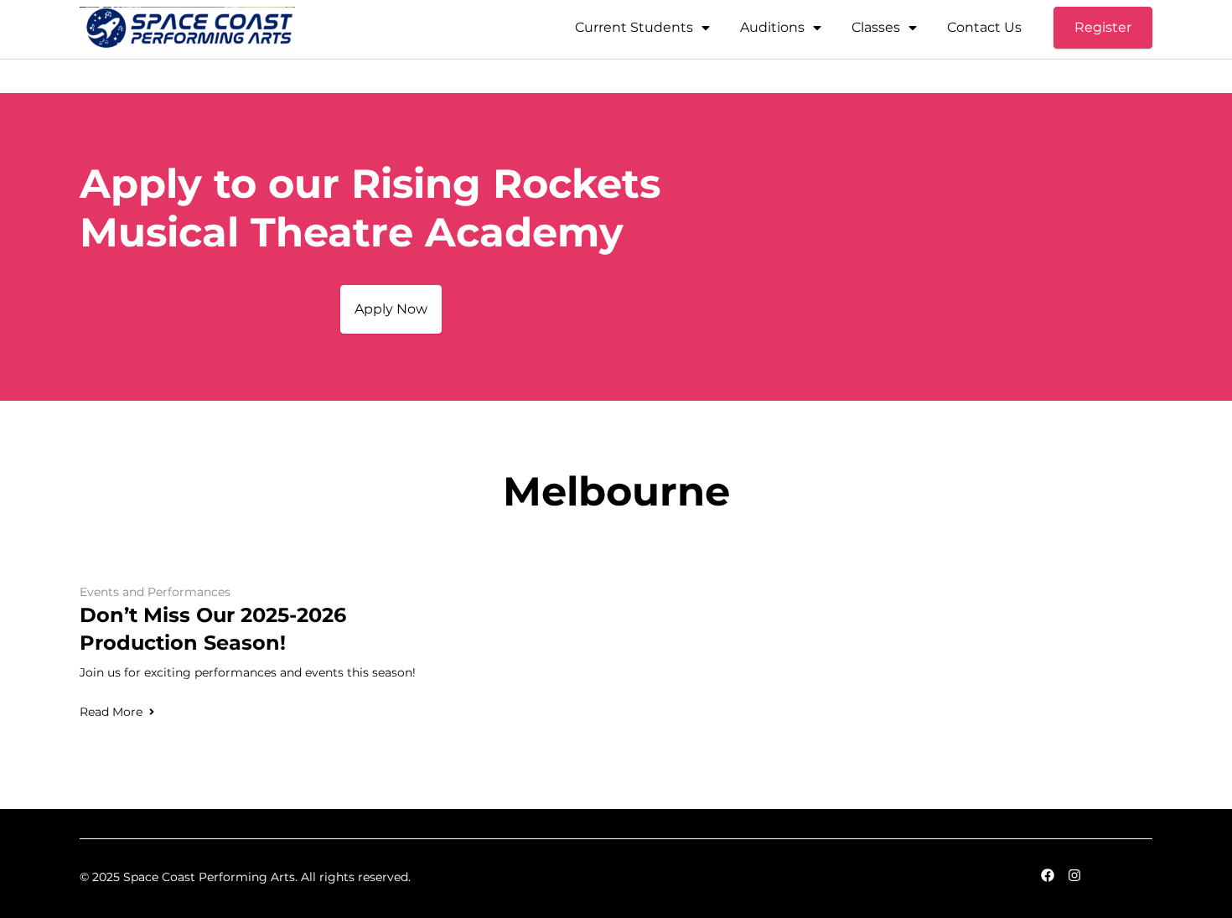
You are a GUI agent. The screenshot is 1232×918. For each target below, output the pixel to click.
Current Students (634, 27)
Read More (111, 711)
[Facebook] (1047, 875)
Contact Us (984, 27)
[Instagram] (1074, 875)
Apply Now (391, 309)
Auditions (772, 27)
